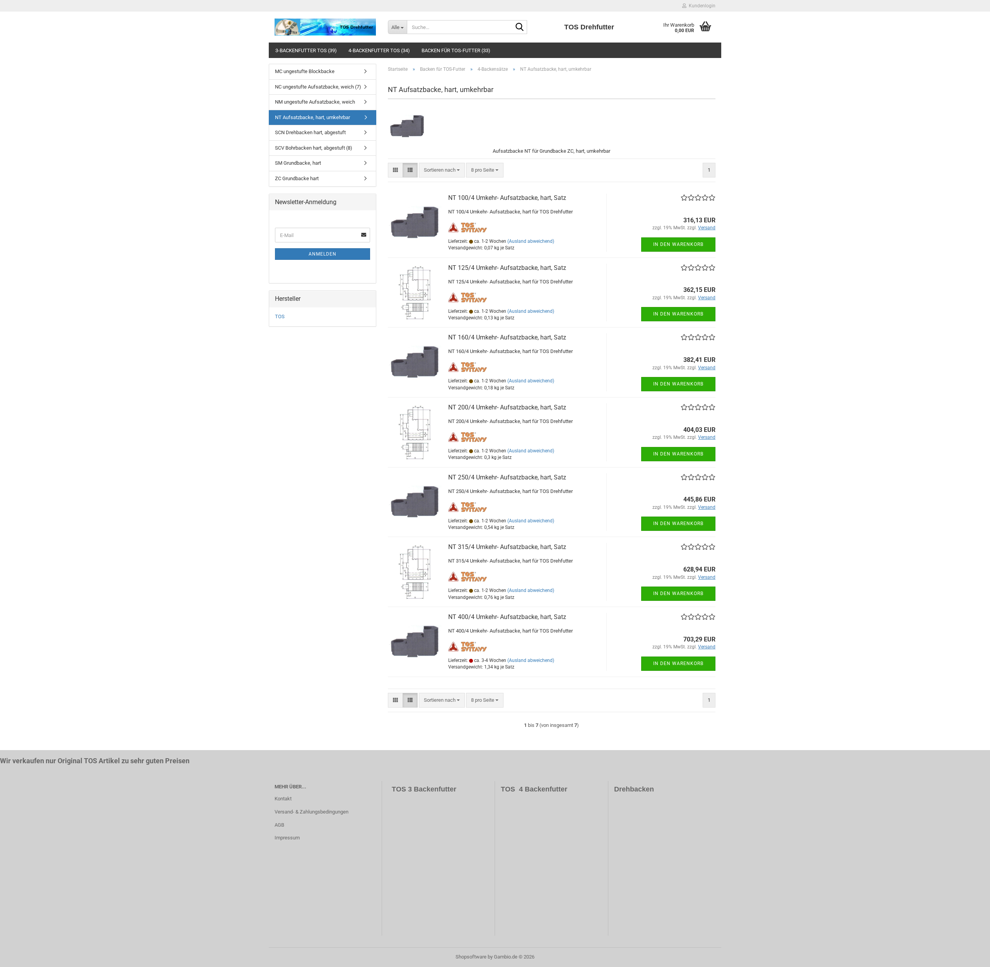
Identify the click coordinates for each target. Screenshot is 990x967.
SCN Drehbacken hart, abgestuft (310, 132)
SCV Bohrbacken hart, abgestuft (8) (313, 148)
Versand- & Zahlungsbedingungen (311, 812)
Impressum (287, 838)
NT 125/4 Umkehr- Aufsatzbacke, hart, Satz (507, 267)
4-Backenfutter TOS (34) (379, 50)
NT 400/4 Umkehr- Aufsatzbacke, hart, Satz (507, 617)
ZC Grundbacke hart (297, 178)
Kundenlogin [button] (700, 6)
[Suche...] (519, 27)
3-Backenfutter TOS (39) (306, 50)
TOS (280, 316)
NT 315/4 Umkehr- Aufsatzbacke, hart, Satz (507, 547)
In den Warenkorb (678, 244)
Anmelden (322, 254)
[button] (395, 170)
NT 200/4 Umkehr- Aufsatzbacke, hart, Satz (507, 407)
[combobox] (442, 170)
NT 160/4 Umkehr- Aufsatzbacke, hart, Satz (507, 337)
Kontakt (283, 799)
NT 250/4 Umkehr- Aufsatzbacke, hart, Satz (507, 477)
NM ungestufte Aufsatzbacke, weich (315, 102)
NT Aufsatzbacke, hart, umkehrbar (312, 117)
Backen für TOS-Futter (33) (456, 50)
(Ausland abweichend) (530, 241)
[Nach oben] (968, 955)
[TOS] (325, 27)
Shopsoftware (471, 957)
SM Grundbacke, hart (298, 163)
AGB (279, 825)
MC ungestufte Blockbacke (305, 71)
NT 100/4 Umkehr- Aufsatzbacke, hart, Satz (507, 197)
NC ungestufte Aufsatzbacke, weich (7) (318, 87)
